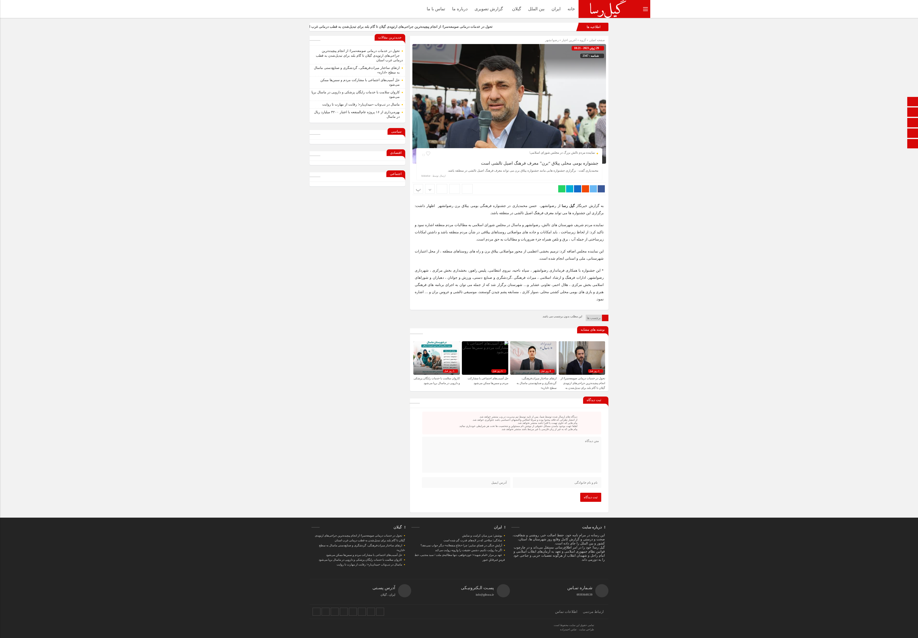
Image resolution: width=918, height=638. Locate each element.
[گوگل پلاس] (353, 612)
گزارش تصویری (489, 8)
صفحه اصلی (596, 40)
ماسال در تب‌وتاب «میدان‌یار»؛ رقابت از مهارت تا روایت (361, 104)
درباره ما (460, 8)
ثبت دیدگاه (591, 497)
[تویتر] (326, 612)
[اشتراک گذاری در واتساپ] (561, 188)
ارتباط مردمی (593, 612)
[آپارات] (913, 133)
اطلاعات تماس (566, 612)
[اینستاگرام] (913, 144)
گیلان (516, 8)
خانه (571, 8)
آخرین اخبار (569, 40)
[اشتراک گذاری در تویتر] (593, 188)
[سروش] (913, 112)
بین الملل (536, 8)
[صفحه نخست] (913, 102)
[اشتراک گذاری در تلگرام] (569, 188)
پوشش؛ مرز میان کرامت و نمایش (482, 535)
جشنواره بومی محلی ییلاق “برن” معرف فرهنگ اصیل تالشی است (539, 163)
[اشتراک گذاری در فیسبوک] (601, 188)
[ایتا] (913, 123)
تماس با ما (436, 8)
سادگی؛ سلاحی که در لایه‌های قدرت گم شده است (472, 540)
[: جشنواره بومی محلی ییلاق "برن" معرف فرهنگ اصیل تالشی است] (454, 189)
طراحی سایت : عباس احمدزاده (577, 629)
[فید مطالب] (380, 612)
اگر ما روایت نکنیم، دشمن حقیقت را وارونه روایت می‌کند (468, 550)
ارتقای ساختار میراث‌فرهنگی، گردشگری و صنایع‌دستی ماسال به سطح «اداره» (537, 383)
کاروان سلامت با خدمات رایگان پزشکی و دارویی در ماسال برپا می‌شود (360, 559)
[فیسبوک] (316, 612)
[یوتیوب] (371, 612)
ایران (556, 8)
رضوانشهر (552, 40)
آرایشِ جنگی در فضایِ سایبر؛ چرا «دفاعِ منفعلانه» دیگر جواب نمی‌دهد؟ (461, 545)
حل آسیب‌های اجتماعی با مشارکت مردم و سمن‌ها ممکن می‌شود (364, 555)
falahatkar (425, 175)
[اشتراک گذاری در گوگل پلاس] (585, 188)
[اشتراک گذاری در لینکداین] (577, 188)
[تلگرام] (344, 612)
